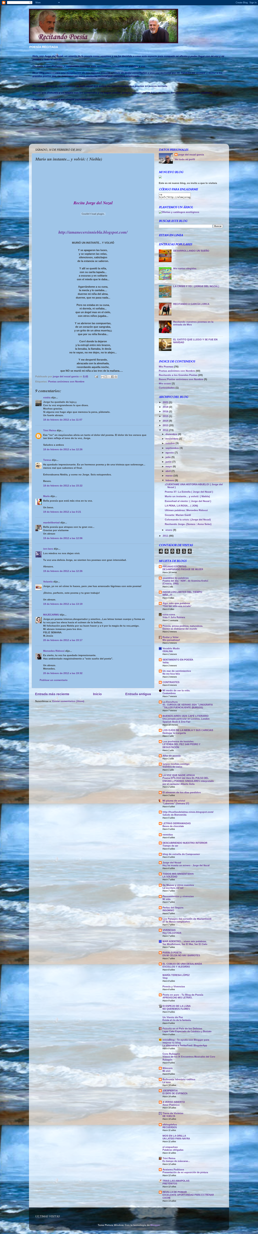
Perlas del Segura (173, 907)
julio (168, 457)
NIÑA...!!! (167, 595)
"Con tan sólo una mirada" (177, 606)
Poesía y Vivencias (174, 986)
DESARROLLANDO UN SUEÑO (191, 250)
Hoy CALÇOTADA (172, 933)
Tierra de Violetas (173, 1113)
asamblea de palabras (176, 578)
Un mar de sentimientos (177, 671)
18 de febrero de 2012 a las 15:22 (62, 485)
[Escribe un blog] (106, 377)
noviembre (172, 438)
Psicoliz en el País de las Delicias (182, 1028)
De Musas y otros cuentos (178, 885)
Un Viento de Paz (173, 1017)
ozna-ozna (169, 614)
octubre (171, 443)
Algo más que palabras (176, 603)
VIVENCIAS (169, 930)
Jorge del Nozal (172, 862)
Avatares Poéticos (173, 1169)
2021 (166, 402)
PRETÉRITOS (170, 1183)
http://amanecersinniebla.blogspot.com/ (93, 232)
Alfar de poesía (172, 755)
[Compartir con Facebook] (112, 377)
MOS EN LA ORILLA (174, 1135)
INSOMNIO (168, 910)
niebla (47, 397)
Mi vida (166, 899)
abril (168, 471)
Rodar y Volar (170, 637)
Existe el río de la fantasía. (177, 1020)
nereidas (168, 834)
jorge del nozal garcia (191, 154)
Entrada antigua (138, 694)
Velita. (166, 662)
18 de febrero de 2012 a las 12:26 (62, 449)
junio (169, 461)
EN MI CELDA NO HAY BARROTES (181, 955)
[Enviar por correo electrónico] (102, 377)
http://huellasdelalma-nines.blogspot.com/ (188, 812)
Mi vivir (167, 1071)
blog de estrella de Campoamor (181, 854)
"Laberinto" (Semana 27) (176, 803)
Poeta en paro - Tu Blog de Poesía (183, 994)
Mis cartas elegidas (184, 268)
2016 (166, 411)
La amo (167, 1082)
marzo (169, 475)
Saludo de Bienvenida (174, 814)
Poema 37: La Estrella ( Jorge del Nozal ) (189, 492)
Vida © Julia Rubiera (174, 617)
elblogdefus (170, 1124)
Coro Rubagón (171, 1054)
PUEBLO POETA (172, 952)
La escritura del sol (173, 888)
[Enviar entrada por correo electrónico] (96, 376)
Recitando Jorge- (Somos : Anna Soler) (188, 524)
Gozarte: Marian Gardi (178, 515)
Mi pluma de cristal (174, 800)
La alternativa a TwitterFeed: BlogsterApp (185, 1045)
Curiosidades (167, 387)
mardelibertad (51, 522)
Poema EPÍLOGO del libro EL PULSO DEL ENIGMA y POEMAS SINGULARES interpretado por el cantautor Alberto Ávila (188, 781)
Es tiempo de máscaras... (176, 1161)
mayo (169, 466)
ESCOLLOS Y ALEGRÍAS (176, 966)
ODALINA (168, 651)
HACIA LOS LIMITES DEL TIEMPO (182, 592)
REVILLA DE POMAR (175, 1192)
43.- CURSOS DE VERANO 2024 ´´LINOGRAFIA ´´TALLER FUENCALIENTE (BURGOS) (188, 706)
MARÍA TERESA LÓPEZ (176, 975)
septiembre (173, 448)
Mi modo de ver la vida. (176, 690)
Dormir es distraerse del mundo (180, 628)
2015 (166, 416)
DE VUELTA (169, 1116)
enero (169, 530)
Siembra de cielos (172, 766)
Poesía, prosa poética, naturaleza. (183, 626)
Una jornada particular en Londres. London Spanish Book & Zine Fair (186, 720)
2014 (166, 420)
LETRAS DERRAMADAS (177, 823)
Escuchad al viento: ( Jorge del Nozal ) (188, 501)
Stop (165, 978)
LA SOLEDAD (170, 876)
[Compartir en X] (109, 377)
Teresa (47, 460)
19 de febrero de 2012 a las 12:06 (62, 538)
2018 (166, 407)
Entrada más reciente (52, 694)
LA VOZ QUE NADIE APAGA (179, 775)
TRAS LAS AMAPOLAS (176, 1180)
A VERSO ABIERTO (174, 1102)
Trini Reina (49, 430)
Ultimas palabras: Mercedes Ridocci (186, 510)
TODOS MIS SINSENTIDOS (178, 874)
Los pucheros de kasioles (178, 741)
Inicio (97, 694)
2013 (166, 425)
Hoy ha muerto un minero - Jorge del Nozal (186, 865)
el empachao (170, 1147)
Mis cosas (165, 383)
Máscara (168, 1068)
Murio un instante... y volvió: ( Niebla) (187, 496)
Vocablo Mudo (171, 648)
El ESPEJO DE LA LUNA (177, 1006)
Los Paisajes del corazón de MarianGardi (187, 919)
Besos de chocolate (173, 826)
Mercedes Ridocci (54, 651)
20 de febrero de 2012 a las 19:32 (62, 673)
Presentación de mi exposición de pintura (185, 1172)
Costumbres (169, 693)
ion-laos (48, 548)
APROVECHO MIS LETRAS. (178, 997)
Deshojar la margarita (174, 733)
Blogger (155, 1225)
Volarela (48, 581)
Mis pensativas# (171, 640)
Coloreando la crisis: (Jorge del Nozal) (188, 519)
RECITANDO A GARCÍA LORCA (191, 304)
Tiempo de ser (170, 845)
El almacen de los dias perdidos (182, 792)
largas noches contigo (176, 764)
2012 (166, 430)
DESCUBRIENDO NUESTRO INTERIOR (185, 843)
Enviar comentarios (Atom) (68, 701)
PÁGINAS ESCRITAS (174, 566)
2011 (166, 535)
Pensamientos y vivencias (178, 896)
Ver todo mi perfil (185, 159)
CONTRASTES (171, 682)
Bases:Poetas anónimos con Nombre (181, 379)
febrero (170, 480)
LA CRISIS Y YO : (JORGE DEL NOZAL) (196, 286)
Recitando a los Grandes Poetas (178, 375)
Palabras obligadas (173, 1150)
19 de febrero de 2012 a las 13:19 (62, 604)
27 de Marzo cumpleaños (176, 921)
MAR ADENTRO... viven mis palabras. (185, 941)
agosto (170, 452)
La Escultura (170, 702)
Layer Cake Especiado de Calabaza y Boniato (187, 1031)
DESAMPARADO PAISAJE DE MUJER (183, 569)
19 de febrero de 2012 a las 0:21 (62, 512)
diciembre (172, 434)
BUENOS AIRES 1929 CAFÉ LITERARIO (186, 716)
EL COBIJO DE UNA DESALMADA (182, 964)
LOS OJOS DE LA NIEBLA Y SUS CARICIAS (188, 730)
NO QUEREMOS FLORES (176, 1009)
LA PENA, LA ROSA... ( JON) (181, 505)
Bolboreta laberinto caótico (179, 1079)
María (46, 496)
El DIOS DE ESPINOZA (175, 1093)
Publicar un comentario (54, 680)
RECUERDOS (170, 1127)
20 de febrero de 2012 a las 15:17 (62, 640)
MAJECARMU (51, 614)
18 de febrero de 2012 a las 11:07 (62, 419)
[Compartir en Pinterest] (116, 377)
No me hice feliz (171, 673)
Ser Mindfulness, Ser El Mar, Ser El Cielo (185, 944)
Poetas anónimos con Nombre (66, 381)
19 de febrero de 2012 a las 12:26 (62, 571)
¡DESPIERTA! (170, 1090)
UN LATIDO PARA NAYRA (176, 1138)
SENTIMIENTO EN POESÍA (178, 659)
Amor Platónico (171, 1105)
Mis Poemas (166, 366)
